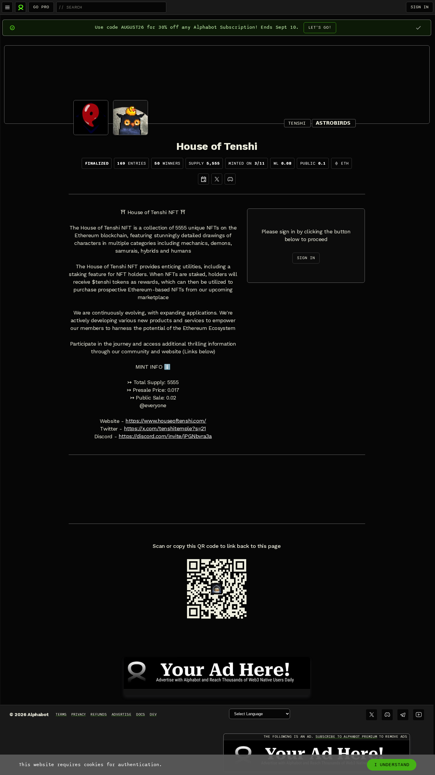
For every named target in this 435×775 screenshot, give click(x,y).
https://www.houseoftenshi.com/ (165, 420)
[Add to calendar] (203, 179)
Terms (61, 714)
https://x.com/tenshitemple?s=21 (165, 428)
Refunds (99, 714)
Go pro (41, 6)
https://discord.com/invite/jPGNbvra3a (165, 436)
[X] (216, 179)
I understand (391, 765)
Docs (140, 714)
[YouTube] (418, 714)
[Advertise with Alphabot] (217, 671)
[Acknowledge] (418, 27)
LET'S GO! (319, 27)
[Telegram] (402, 714)
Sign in (419, 6)
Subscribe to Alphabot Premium (346, 736)
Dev (153, 714)
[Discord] (230, 179)
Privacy (78, 714)
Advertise (121, 714)
